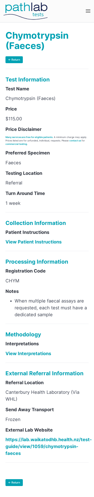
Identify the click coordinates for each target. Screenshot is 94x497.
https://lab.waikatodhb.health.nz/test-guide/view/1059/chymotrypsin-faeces (48, 446)
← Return (14, 59)
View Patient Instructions (33, 242)
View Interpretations (28, 353)
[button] (88, 11)
